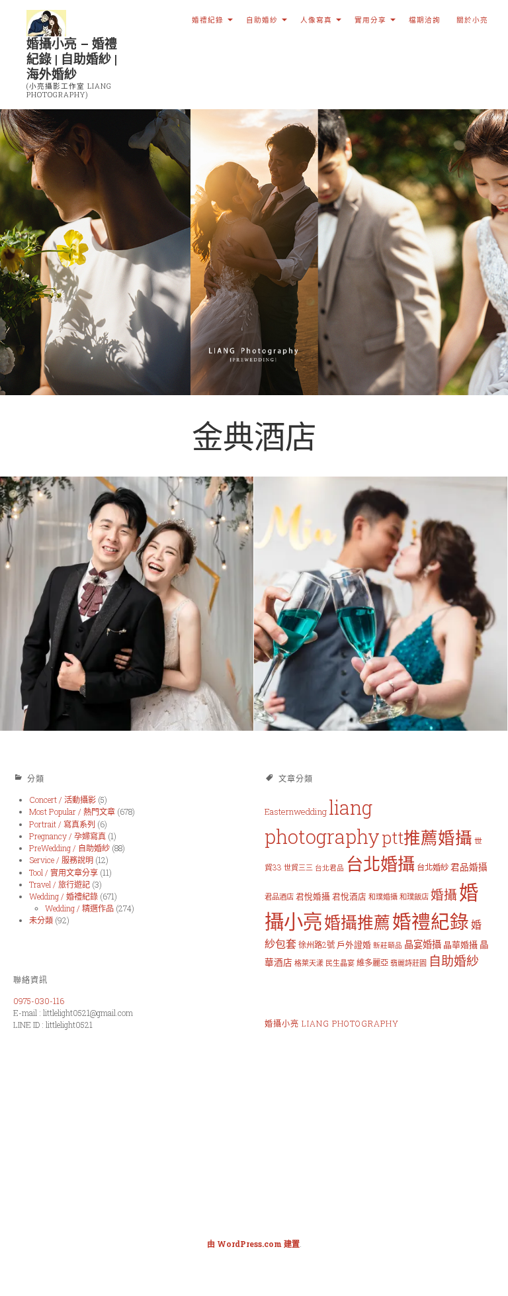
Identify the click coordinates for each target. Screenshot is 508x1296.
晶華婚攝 (460, 944)
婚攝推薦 (357, 922)
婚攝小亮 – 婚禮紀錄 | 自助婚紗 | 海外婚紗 (71, 58)
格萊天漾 (308, 963)
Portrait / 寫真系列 (62, 824)
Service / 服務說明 (61, 860)
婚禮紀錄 (208, 19)
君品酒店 (279, 897)
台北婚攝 (380, 864)
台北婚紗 (432, 867)
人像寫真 (316, 19)
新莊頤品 (387, 945)
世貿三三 (298, 867)
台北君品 (329, 867)
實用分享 (370, 19)
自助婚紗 (262, 19)
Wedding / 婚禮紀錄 (63, 896)
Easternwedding (296, 811)
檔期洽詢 (425, 19)
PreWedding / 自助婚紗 (69, 848)
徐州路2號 (316, 944)
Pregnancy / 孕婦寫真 (67, 836)
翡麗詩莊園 (408, 963)
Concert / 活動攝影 (62, 799)
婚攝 (444, 894)
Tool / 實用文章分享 (63, 872)
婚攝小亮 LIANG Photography (332, 1023)
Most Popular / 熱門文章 (72, 811)
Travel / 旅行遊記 (59, 884)
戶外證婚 (354, 944)
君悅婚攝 (313, 896)
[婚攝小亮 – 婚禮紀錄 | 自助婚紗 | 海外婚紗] (254, 252)
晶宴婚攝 (422, 944)
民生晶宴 (340, 963)
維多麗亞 (372, 962)
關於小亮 (472, 19)
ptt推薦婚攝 (427, 837)
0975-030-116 (38, 1000)
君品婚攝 (468, 867)
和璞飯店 (414, 897)
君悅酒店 (349, 896)
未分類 (41, 920)
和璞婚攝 (383, 897)
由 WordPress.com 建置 (253, 1243)
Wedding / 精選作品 (79, 908)
